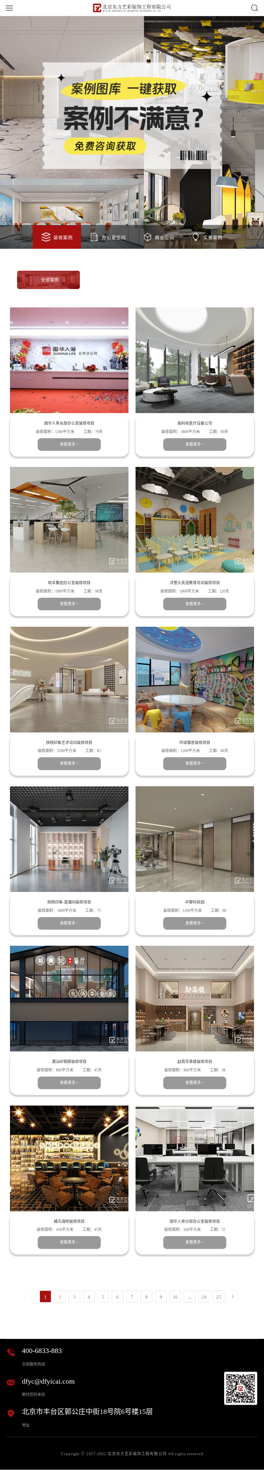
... (190, 1297)
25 (218, 1297)
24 (204, 1297)
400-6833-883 (42, 1351)
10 (175, 1297)
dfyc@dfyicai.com (48, 1381)
